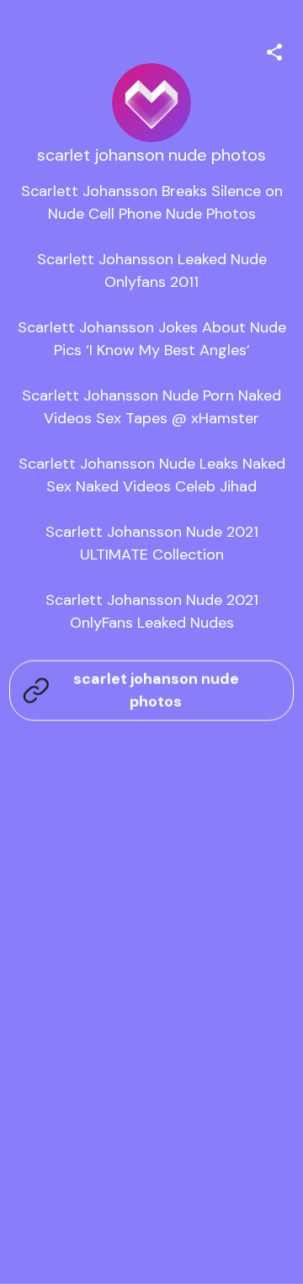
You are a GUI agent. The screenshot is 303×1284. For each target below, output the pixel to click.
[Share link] (274, 49)
